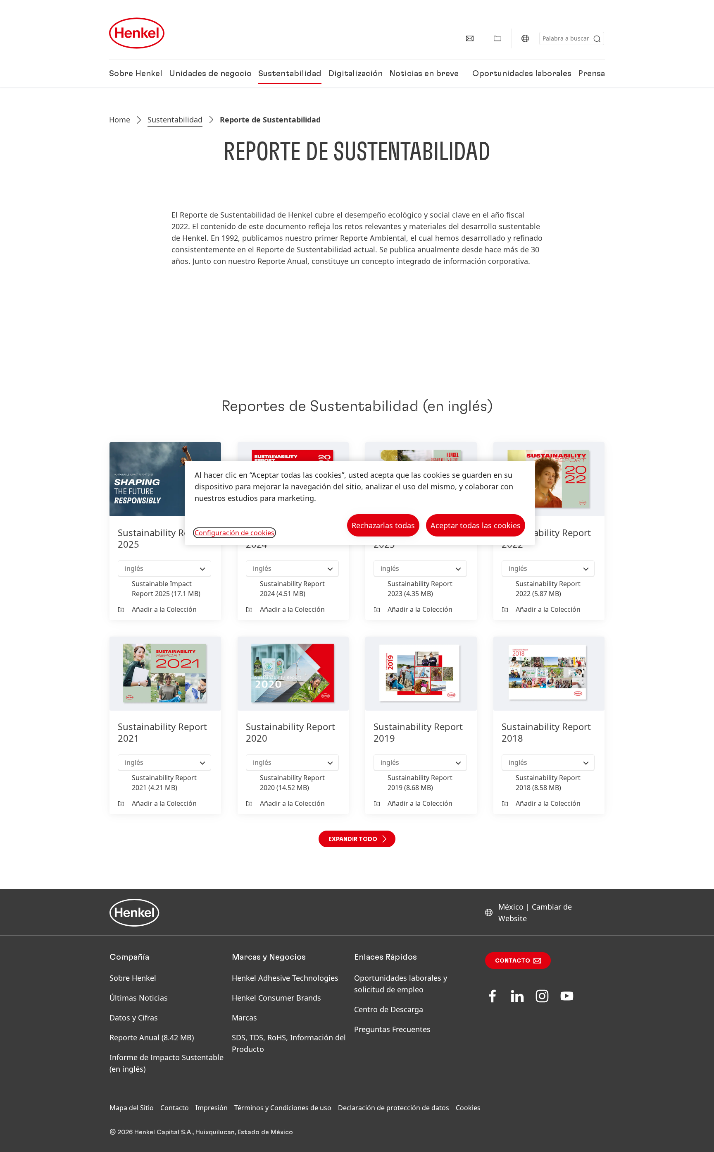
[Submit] (597, 39)
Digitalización (355, 73)
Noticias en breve (424, 73)
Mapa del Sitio (131, 1107)
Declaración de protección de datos (393, 1107)
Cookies (468, 1107)
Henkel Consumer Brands (276, 998)
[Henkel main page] (136, 33)
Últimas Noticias (138, 998)
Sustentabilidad (289, 73)
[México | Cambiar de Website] (525, 38)
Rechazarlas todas (383, 525)
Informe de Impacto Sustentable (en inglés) (166, 1063)
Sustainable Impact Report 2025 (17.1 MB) (166, 588)
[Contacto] (470, 38)
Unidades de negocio (210, 73)
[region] (360, 503)
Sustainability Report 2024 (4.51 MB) (292, 588)
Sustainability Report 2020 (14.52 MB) (292, 782)
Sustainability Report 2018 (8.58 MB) (548, 782)
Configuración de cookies (234, 532)
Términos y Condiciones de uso (282, 1107)
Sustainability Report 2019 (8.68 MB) (420, 782)
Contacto (512, 961)
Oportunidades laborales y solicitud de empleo (400, 983)
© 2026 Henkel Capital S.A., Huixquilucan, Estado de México (201, 1132)
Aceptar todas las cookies (476, 525)
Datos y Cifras (133, 1018)
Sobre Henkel (135, 73)
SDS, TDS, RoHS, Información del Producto (289, 1043)
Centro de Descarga (388, 1009)
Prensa (591, 73)
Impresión (211, 1107)
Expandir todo (352, 839)
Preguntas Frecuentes (392, 1029)
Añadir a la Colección (164, 609)
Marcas (244, 1018)
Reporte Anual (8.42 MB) (151, 1037)
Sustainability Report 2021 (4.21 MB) (164, 782)
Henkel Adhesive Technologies (285, 978)
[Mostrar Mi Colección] (497, 38)
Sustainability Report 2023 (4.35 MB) (420, 588)
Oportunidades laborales (521, 73)
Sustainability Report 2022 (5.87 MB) (548, 588)
